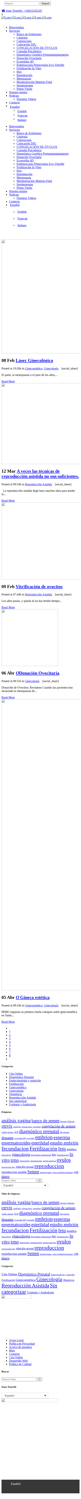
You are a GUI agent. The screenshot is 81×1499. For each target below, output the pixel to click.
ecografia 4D (20, 1138)
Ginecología (51, 368)
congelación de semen (58, 1126)
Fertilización (16, 1084)
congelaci (37, 1127)
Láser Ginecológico (34, 360)
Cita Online (16, 1073)
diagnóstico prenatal (39, 1131)
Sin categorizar (18, 1101)
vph (76, 1172)
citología (17, 1127)
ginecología (21, 1154)
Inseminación (63, 1155)
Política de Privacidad (22, 1343)
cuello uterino (8, 1132)
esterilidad (40, 1142)
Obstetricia (15, 1094)
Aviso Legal (16, 1340)
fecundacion (15, 1148)
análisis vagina (16, 1120)
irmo (15, 1160)
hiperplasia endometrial (41, 1155)
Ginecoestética (33, 368)
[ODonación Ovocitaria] (30, 665)
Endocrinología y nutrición (25, 1080)
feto (62, 1149)
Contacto (14, 1353)
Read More (8, 381)
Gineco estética (33, 997)
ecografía (30, 1138)
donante (8, 1138)
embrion (44, 1137)
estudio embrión (64, 1142)
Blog (12, 1350)
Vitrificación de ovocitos (39, 586)
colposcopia (26, 1127)
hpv (54, 1154)
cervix (7, 1125)
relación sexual (25, 1167)
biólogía (70, 1121)
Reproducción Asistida (38, 484)
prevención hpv (8, 1167)
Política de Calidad (20, 1364)
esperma (61, 1137)
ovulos (64, 1160)
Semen (33, 1171)
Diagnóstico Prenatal (21, 1077)
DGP (16, 1132)
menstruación (36, 1161)
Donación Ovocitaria (37, 673)
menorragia (25, 1161)
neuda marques (49, 1161)
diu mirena (64, 1132)
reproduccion (49, 1166)
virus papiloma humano (62, 1172)
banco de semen (45, 1120)
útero (5, 1176)
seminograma (46, 1172)
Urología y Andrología (22, 1104)
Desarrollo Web (18, 1360)
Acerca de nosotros (20, 1347)
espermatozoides (16, 1142)
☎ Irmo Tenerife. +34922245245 (22, 10)
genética (71, 1149)
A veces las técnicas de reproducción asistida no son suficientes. (40, 474)
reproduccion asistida (14, 1172)
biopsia (63, 1121)
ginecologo (6, 1155)
